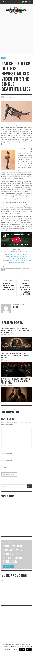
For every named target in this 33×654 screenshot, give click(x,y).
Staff (5, 335)
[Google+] (22, 2)
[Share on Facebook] (21, 97)
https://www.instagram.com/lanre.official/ (20, 251)
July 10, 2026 (10, 360)
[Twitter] (26, 2)
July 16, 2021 (12, 97)
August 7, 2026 (11, 335)
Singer (20, 268)
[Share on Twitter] (24, 97)
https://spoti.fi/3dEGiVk (19, 258)
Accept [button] (22, 649)
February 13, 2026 (11, 385)
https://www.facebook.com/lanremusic (19, 260)
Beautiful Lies (10, 268)
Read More (16, 652)
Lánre (16, 268)
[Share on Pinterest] (30, 97)
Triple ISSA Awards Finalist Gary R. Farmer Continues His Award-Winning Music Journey (15, 330)
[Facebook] (19, 2)
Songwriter (26, 268)
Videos (4, 58)
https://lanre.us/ (19, 262)
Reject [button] (28, 649)
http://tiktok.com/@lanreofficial (19, 254)
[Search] (3, 2)
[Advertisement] (16, 33)
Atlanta (4, 268)
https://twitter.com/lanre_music (19, 256)
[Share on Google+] (27, 97)
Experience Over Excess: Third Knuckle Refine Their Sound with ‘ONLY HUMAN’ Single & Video (15, 381)
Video (3, 270)
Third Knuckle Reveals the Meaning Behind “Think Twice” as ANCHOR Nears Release (15, 356)
